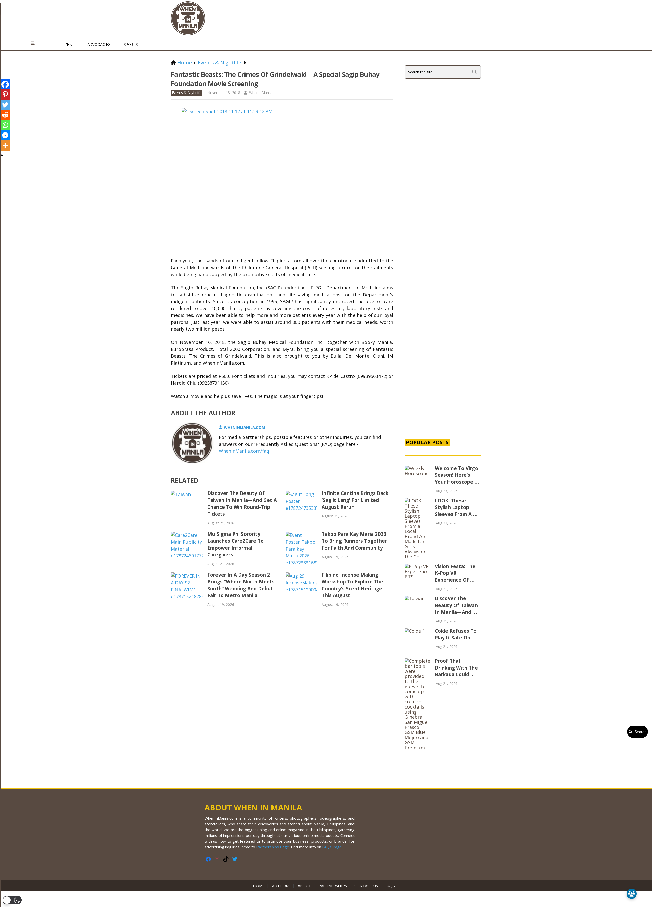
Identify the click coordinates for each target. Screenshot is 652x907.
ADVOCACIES (99, 44)
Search (639, 732)
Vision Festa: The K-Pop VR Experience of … (455, 573)
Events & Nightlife (186, 92)
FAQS (390, 885)
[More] (5, 145)
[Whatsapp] (5, 125)
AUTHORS (281, 885)
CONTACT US (366, 885)
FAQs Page (332, 846)
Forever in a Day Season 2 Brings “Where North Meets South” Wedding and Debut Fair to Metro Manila (241, 585)
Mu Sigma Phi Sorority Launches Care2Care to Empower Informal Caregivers (235, 544)
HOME (260, 885)
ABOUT (304, 885)
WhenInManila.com (244, 427)
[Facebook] (5, 84)
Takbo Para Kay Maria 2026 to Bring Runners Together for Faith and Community (354, 541)
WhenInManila (261, 92)
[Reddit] (5, 115)
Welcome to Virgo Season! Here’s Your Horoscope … (457, 475)
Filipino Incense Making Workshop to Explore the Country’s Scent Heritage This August (352, 585)
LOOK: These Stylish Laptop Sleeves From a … (456, 507)
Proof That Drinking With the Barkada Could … (456, 668)
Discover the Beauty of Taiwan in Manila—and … (456, 605)
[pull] (35, 43)
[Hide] (2, 155)
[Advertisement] (443, 347)
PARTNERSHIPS (332, 885)
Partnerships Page (272, 846)
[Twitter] (5, 105)
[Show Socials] (632, 894)
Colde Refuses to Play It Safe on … (456, 634)
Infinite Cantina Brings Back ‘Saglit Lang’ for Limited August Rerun (355, 500)
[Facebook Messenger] (5, 135)
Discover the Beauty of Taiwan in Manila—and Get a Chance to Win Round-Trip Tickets (242, 503)
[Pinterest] (5, 94)
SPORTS (131, 44)
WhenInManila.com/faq (244, 451)
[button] (12, 900)
